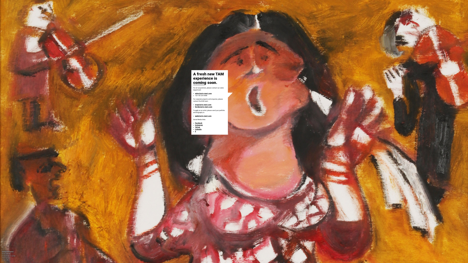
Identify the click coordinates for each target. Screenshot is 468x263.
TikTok (197, 127)
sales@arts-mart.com (203, 93)
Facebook (198, 123)
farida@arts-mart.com (203, 107)
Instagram (199, 125)
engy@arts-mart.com (203, 105)
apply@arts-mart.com (203, 116)
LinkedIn (198, 129)
